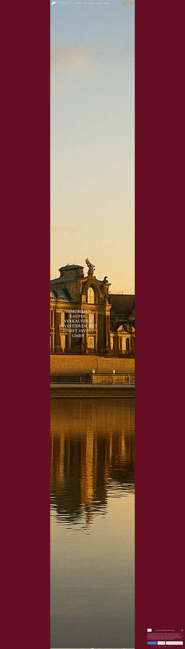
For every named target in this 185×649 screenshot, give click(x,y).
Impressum (170, 646)
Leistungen (91, 3)
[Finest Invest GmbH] (61, 3)
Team (84, 3)
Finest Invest (77, 3)
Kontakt (106, 3)
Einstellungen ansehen (174, 643)
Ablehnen (161, 643)
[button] (182, 630)
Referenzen (99, 3)
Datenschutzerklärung (163, 646)
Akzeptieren (152, 643)
